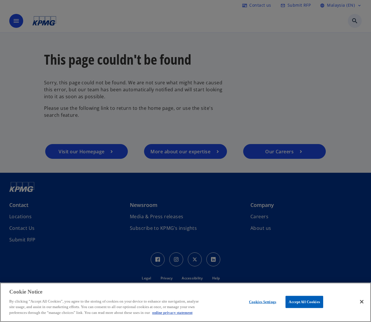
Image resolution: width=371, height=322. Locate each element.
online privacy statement (172, 312)
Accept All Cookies (304, 301)
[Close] (361, 301)
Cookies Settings (262, 301)
